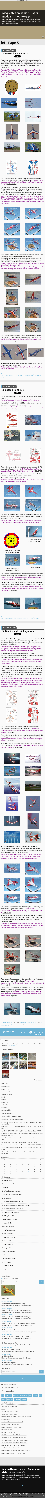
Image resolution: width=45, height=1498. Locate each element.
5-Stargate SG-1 (7, 1248)
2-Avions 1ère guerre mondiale (11, 1191)
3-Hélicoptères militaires (9, 1219)
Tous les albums (39, 1080)
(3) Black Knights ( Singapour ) (19, 631)
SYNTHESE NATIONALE (35, 1145)
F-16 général (5, 985)
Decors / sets (5, 1419)
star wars (8, 1395)
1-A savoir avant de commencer (12, 1184)
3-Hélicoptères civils (8, 1216)
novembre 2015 (6, 1086)
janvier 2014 (5, 1102)
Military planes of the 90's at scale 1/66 (13, 1453)
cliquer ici (14, 590)
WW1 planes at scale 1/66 (9, 1411)
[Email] (22, 1378)
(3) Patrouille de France (15, 53)
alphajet (17, 341)
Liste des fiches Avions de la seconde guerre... (18, 1323)
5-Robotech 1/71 (7, 1244)
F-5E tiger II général (21, 579)
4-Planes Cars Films (8, 1226)
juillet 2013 (4, 1107)
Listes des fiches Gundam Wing (13, 1303)
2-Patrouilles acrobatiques (10, 1212)
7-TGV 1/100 (6, 1262)
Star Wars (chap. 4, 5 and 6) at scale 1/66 (13, 1437)
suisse (17, 618)
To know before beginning (9, 1406)
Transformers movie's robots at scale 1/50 (14, 1443)
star (30, 1395)
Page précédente (7, 1032)
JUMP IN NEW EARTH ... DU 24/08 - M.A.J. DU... (16, 1131)
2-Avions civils (6, 1198)
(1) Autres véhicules (8, 1330)
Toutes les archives (7, 1113)
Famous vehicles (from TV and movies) (13, 1445)
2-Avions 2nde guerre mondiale (11, 1194)
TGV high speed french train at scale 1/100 (14, 1440)
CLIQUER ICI (11, 184)
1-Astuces (5, 1187)
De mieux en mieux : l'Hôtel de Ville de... (13, 1145)
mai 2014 (4, 1099)
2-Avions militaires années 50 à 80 (12, 1201)
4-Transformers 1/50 (8, 1237)
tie (3, 1395)
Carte (3, 1269)
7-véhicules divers (7, 1265)
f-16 (31, 1024)
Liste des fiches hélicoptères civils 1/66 (16, 1317)
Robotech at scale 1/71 (8, 1432)
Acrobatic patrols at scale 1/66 (10, 1448)
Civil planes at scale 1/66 (9, 1414)
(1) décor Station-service (10, 1349)
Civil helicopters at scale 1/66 (10, 1424)
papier (24, 1399)
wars (3, 1399)
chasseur (17, 1399)
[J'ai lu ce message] (43, 1493)
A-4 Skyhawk (7, 913)
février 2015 (5, 1089)
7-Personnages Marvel (9, 1258)
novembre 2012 (6, 1110)
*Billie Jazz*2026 (6, 1119)
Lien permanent (7, 374)
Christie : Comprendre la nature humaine (13, 1152)
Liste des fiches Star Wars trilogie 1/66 (16, 1310)
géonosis (10, 1399)
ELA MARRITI (37, 1131)
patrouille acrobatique (20, 1395)
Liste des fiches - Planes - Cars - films (15, 1336)
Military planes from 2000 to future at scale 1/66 (16, 1450)
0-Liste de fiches (7, 1180)
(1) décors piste (7, 1356)
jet (40, 1395)
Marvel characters (6, 1430)
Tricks (3, 1409)
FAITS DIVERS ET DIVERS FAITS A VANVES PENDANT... (18, 1122)
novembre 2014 (6, 1092)
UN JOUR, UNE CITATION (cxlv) (11, 1142)
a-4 (34, 1024)
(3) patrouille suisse (13, 390)
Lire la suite (11, 1045)
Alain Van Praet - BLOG (30, 1142)
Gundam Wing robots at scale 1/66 (12, 1422)
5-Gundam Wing (7, 1241)
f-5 (20, 618)
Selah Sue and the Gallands (9, 1138)
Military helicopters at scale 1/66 (11, 1427)
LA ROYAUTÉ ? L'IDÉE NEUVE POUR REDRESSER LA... (17, 1126)
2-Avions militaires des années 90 (12, 1209)
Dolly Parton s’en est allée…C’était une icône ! (15, 1133)
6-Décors (5, 1255)
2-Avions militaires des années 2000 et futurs (16, 1205)
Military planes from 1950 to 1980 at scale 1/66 (16, 1417)
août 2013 (4, 1105)
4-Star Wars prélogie (8, 1230)
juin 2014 (4, 1097)
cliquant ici (18, 747)
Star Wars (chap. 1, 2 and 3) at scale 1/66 (13, 1435)
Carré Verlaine (18, 1119)
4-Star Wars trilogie (8, 1233)
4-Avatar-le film (7, 1223)
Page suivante (39, 1034)
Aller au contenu (6, 3)
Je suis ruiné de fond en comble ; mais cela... (14, 1147)
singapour (27, 1024)
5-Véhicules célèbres (8, 1251)
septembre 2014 (6, 1094)
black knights (19, 1024)
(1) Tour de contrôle (9, 1343)
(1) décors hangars (8, 1363)
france (17, 375)
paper (35, 1395)
